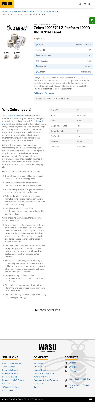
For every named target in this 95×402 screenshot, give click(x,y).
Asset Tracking (8, 366)
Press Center (39, 383)
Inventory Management (12, 363)
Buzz (35, 387)
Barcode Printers (9, 377)
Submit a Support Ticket (43, 373)
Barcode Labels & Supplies (13, 380)
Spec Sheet (41, 38)
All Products (7, 390)
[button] (26, 27)
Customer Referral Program (45, 380)
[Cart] (85, 4)
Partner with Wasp (41, 377)
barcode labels (14, 115)
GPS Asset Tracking (10, 387)
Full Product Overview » (44, 93)
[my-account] (90, 4)
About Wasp (38, 363)
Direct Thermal (29, 11)
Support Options (40, 370)
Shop (4, 11)
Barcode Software (10, 370)
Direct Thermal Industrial (49, 11)
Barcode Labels (15, 11)
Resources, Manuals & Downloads (52, 98)
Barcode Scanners (10, 373)
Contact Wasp (39, 366)
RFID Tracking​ (8, 383)
